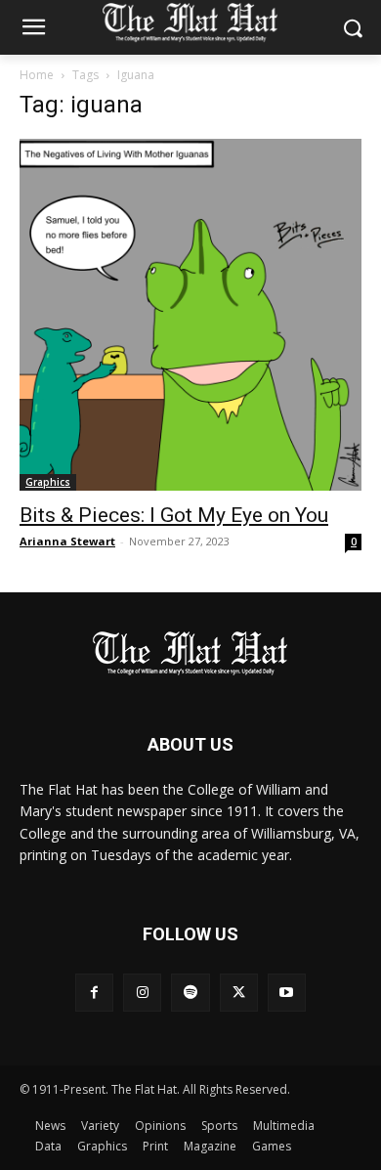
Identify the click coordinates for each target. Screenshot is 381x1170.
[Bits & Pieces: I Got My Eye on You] (190, 315)
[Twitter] (239, 993)
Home (37, 74)
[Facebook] (94, 993)
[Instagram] (142, 993)
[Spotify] (190, 993)
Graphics (47, 482)
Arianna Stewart (67, 541)
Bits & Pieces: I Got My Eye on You (174, 515)
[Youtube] (287, 993)
